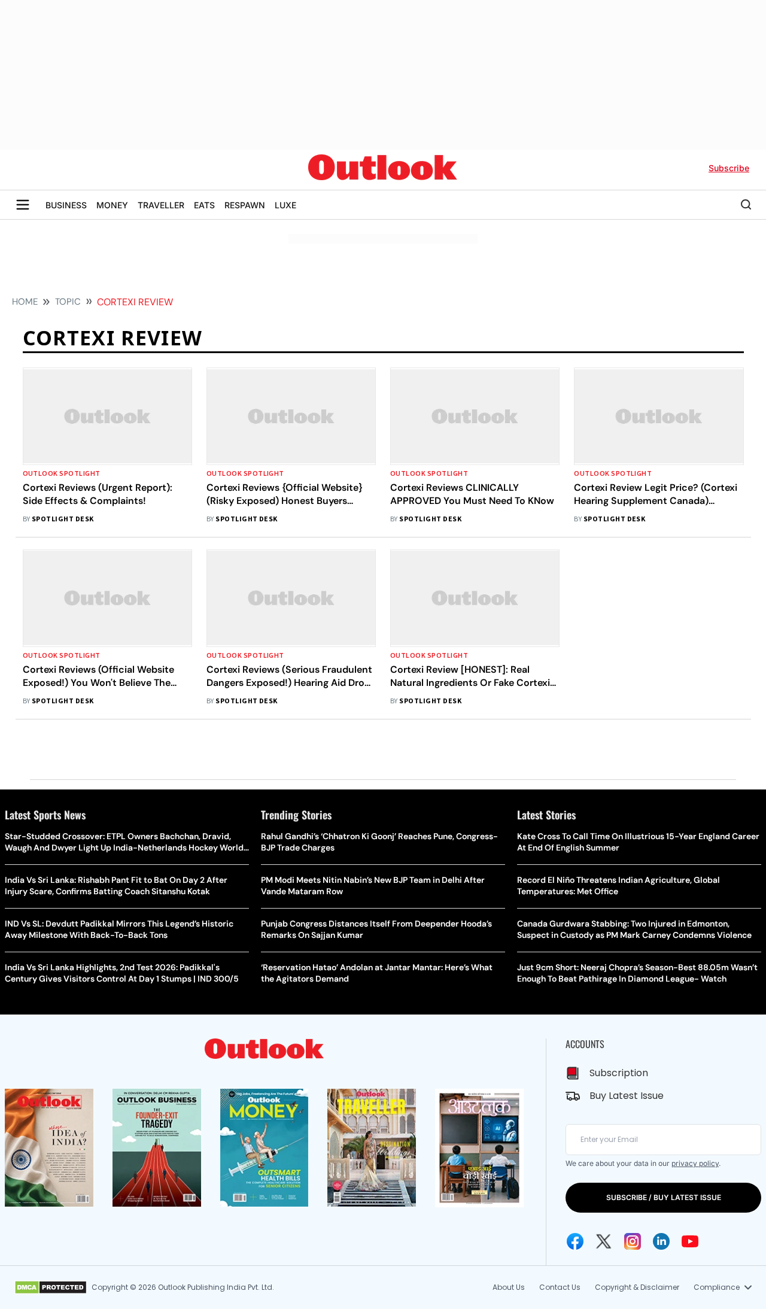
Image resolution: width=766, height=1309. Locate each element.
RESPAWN (244, 205)
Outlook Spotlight (62, 474)
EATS (204, 205)
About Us (509, 1287)
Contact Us (559, 1287)
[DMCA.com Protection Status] (50, 1287)
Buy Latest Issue (626, 1096)
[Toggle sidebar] (22, 204)
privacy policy (695, 1163)
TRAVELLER (161, 205)
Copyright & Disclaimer (637, 1287)
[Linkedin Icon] (661, 1241)
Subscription (618, 1073)
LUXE (285, 205)
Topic (68, 302)
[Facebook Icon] (575, 1241)
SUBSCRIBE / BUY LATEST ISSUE (663, 1197)
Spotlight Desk (63, 519)
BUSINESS (66, 205)
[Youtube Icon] (690, 1241)
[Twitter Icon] (603, 1241)
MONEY (112, 205)
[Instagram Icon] (632, 1241)
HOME (25, 302)
